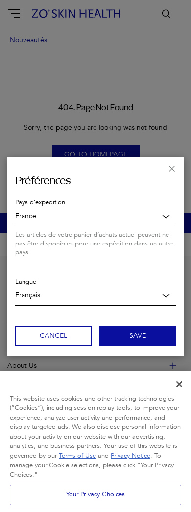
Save (137, 335)
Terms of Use (77, 455)
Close (172, 168)
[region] (95, 441)
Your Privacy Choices (95, 494)
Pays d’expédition (40, 202)
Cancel (53, 335)
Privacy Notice (130, 455)
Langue (25, 281)
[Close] (179, 384)
